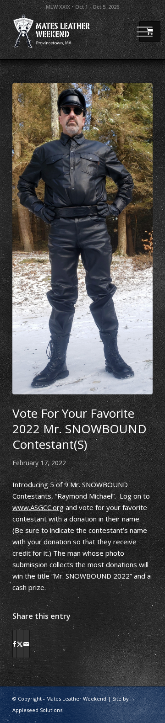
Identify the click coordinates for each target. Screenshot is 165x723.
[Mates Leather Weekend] (68, 31)
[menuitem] (140, 31)
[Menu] (140, 31)
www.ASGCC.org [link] (38, 507)
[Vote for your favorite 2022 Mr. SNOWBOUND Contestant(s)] (82, 238)
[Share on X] (19, 644)
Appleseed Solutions (37, 710)
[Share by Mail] (26, 644)
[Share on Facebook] (14, 644)
